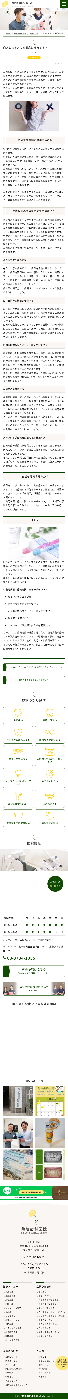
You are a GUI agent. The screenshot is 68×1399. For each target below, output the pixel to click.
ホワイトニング (12, 1320)
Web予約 (43, 1368)
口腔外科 (9, 1304)
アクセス (9, 1372)
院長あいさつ (11, 1360)
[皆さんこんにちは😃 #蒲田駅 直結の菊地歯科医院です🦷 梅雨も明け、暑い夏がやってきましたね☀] (50, 1101)
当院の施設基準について (16, 1384)
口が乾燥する (45, 1328)
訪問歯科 (9, 1336)
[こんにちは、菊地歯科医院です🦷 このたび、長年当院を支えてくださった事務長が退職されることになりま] (18, 1133)
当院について (11, 1356)
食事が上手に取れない (49, 1332)
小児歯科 (9, 1300)
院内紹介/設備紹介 (13, 1368)
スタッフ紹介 (11, 1364)
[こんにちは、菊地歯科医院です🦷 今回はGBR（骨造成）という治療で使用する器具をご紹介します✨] (18, 1164)
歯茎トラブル (45, 1296)
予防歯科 (9, 1324)
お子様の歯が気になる (49, 1300)
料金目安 (9, 1376)
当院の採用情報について (34, 988)
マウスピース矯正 (13, 1308)
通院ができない (46, 1336)
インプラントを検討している (52, 1316)
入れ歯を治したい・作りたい (52, 1312)
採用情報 (43, 1376)
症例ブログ (44, 1364)
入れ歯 (8, 1312)
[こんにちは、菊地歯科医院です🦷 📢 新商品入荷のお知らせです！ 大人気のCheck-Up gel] (50, 1133)
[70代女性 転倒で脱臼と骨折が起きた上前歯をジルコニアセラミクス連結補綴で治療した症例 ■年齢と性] (50, 1164)
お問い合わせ (45, 1372)
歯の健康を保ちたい (48, 1324)
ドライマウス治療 (13, 1328)
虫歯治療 (9, 1292)
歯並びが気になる (47, 1308)
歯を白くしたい (46, 1320)
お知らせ (43, 1356)
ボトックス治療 (12, 1340)
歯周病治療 (34, 57)
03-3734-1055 (21, 958)
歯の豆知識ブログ (47, 1360)
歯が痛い (43, 1292)
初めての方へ (11, 1380)
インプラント (11, 1316)
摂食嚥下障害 (11, 1332)
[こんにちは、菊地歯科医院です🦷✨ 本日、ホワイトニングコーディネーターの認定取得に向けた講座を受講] (18, 1101)
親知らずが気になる (48, 1304)
